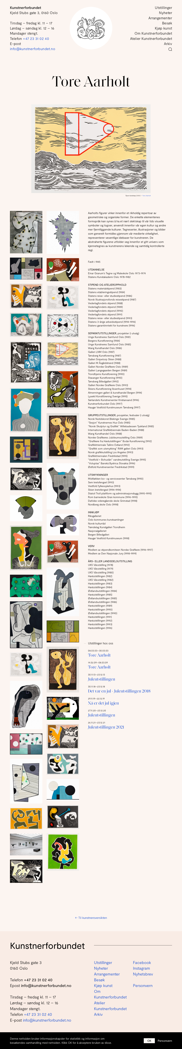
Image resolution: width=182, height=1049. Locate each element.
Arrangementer (160, 18)
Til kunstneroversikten (91, 917)
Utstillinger (163, 7)
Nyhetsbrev (143, 974)
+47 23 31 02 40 (36, 38)
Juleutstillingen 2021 (106, 727)
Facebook (142, 962)
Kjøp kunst (163, 28)
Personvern (165, 1040)
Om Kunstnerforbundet (153, 33)
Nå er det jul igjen (103, 703)
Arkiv (168, 43)
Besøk (167, 23)
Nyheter (165, 13)
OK (149, 1040)
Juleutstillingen (101, 679)
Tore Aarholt (146, 195)
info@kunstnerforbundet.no (32, 49)
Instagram (141, 968)
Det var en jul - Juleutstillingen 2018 (119, 691)
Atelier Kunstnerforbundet (151, 38)
